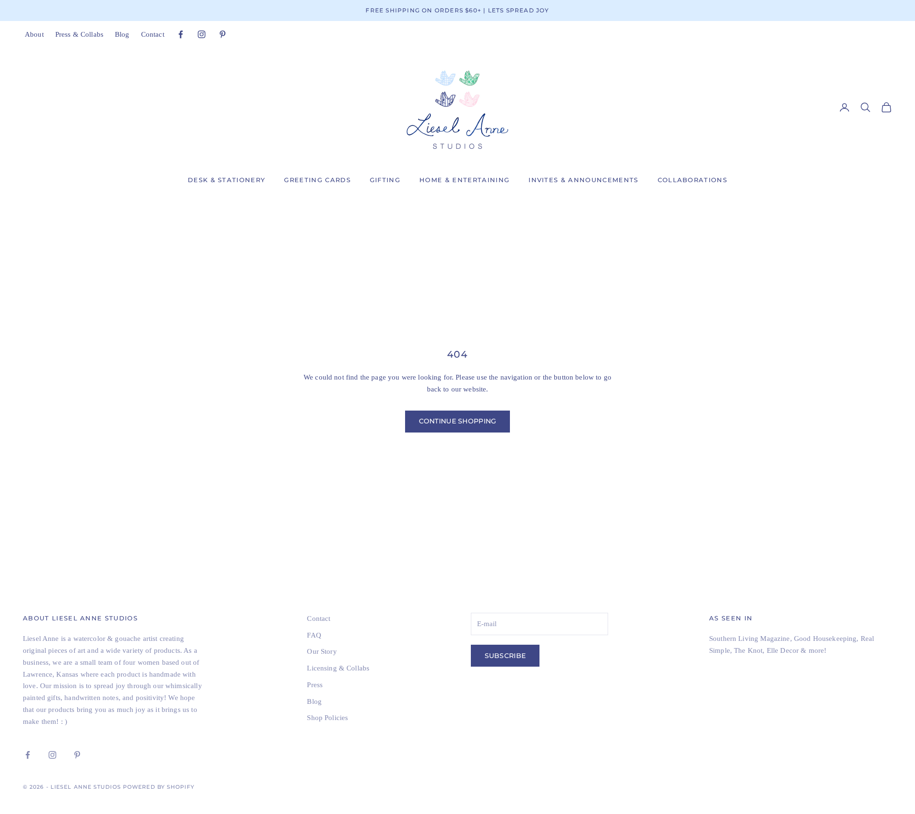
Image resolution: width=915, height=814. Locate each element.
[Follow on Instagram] (201, 34)
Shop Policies (327, 717)
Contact (152, 34)
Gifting (385, 180)
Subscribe (505, 655)
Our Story (321, 651)
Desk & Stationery (226, 180)
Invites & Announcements (583, 180)
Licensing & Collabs (338, 668)
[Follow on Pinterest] (222, 34)
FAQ (314, 635)
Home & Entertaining (464, 180)
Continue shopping (458, 421)
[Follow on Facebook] (180, 34)
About (34, 34)
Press (315, 685)
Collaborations (692, 180)
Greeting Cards (317, 180)
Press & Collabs (79, 34)
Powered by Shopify (158, 786)
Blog (122, 34)
